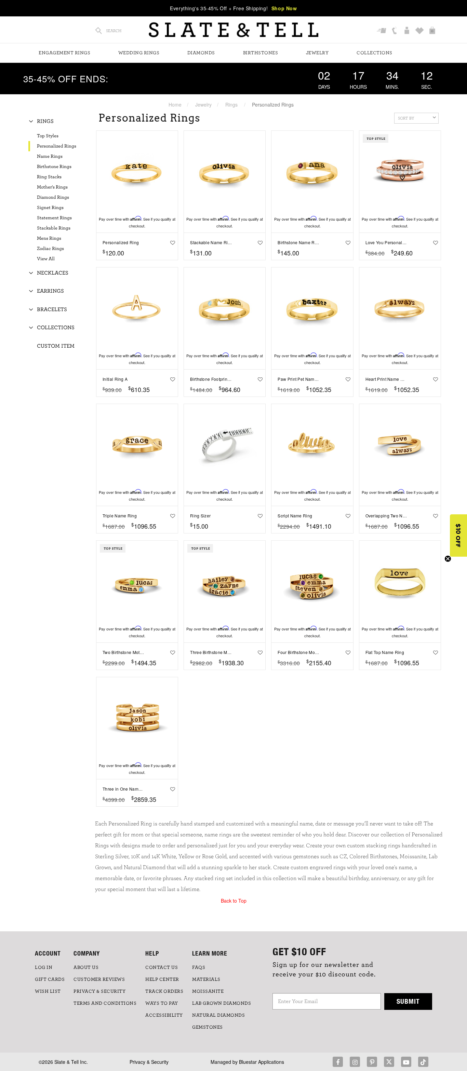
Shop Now (284, 8)
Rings (231, 104)
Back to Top (233, 900)
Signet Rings (50, 207)
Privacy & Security (149, 1061)
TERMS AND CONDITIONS (105, 1003)
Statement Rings (54, 217)
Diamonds (201, 53)
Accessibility (164, 1015)
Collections (374, 53)
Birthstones (260, 53)
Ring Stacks (49, 177)
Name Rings (50, 156)
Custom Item (56, 346)
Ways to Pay (161, 1003)
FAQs (198, 967)
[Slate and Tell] (233, 30)
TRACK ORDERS (164, 991)
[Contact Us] (395, 31)
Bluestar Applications (261, 1061)
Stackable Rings (53, 228)
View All (46, 258)
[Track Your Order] (382, 31)
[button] (458, 535)
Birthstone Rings (54, 166)
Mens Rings (49, 238)
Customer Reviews (99, 979)
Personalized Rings (56, 146)
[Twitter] (389, 1062)
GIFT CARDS (50, 979)
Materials (206, 979)
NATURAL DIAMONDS (218, 1015)
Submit (408, 1001)
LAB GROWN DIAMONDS (221, 1003)
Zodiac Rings (50, 248)
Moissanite (208, 991)
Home (175, 104)
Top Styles (47, 136)
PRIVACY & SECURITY (99, 991)
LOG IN (43, 967)
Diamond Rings (53, 197)
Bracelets (52, 309)
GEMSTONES (207, 1027)
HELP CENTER (162, 979)
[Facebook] (338, 1062)
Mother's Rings (52, 187)
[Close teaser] (447, 558)
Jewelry (317, 53)
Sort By (406, 118)
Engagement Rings (64, 53)
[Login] (407, 31)
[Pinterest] (372, 1062)
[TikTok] (423, 1062)
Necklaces (52, 273)
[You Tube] (406, 1062)
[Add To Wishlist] (171, 242)
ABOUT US (86, 967)
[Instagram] (355, 1062)
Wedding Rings (139, 53)
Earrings (50, 291)
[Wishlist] (420, 31)
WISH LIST (48, 991)
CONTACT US (161, 967)
